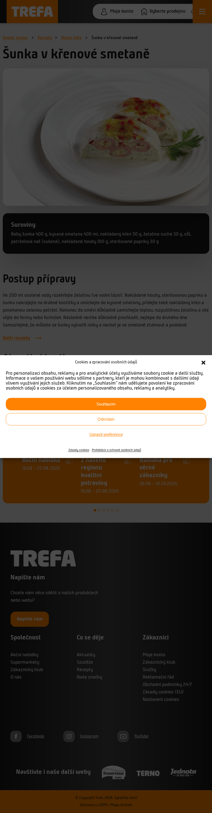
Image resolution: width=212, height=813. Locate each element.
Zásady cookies (78, 450)
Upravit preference (106, 434)
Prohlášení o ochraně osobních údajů (116, 450)
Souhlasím (106, 404)
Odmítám (106, 419)
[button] (203, 362)
